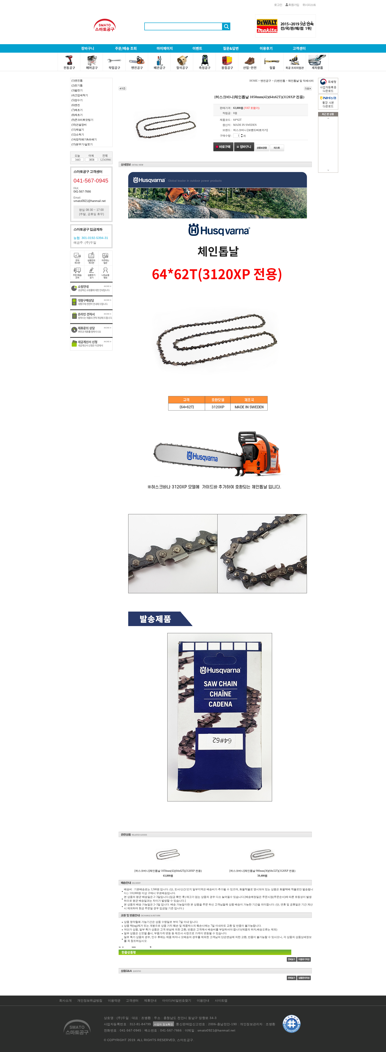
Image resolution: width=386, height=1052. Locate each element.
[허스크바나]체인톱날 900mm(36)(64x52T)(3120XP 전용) (262, 870)
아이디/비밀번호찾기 (176, 1000)
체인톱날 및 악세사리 (301, 80)
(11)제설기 (77, 129)
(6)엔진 (75, 105)
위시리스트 (309, 4)
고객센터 (132, 1000)
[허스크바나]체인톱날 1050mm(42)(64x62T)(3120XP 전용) (168, 870)
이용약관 (114, 1000)
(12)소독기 (77, 134)
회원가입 (293, 4)
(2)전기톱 (77, 85)
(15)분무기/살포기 (82, 144)
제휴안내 (150, 1000)
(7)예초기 (77, 110)
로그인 (278, 4)
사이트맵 (221, 1000)
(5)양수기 (77, 100)
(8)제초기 (77, 114)
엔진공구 (265, 80)
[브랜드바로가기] (257, 130)
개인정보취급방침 (89, 1000)
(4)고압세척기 (79, 95)
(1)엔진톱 (77, 80)
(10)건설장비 (79, 124)
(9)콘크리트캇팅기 (82, 119)
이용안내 (203, 1000)
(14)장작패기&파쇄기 (84, 139)
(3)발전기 (77, 90)
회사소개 (65, 1000)
